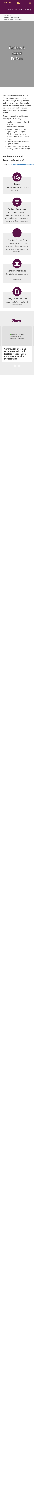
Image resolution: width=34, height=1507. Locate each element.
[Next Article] (19, 366)
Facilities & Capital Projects (11, 17)
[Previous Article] (15, 366)
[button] (8, 3)
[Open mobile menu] (30, 3)
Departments (7, 15)
